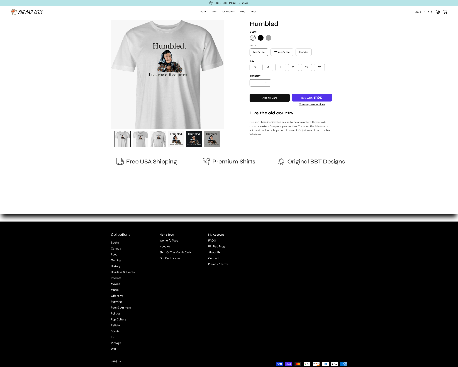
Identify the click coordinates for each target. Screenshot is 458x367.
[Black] (261, 38)
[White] (253, 38)
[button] (214, 12)
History (115, 266)
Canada (116, 248)
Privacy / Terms (218, 264)
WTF (114, 349)
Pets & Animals (121, 308)
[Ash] (268, 38)
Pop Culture (118, 319)
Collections (120, 234)
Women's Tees (169, 240)
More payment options (312, 104)
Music (115, 290)
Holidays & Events (123, 272)
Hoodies (165, 246)
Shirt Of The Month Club (175, 252)
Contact (213, 258)
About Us (214, 252)
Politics (115, 313)
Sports (115, 331)
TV (112, 337)
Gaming (116, 260)
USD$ (418, 11)
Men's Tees (167, 234)
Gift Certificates (170, 258)
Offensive (117, 296)
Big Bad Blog (216, 246)
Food (114, 254)
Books (115, 243)
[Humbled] (122, 139)
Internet (116, 278)
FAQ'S (212, 240)
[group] (229, 3)
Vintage (116, 343)
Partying (116, 302)
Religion (116, 325)
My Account (216, 234)
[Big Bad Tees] (27, 12)
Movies (115, 284)
